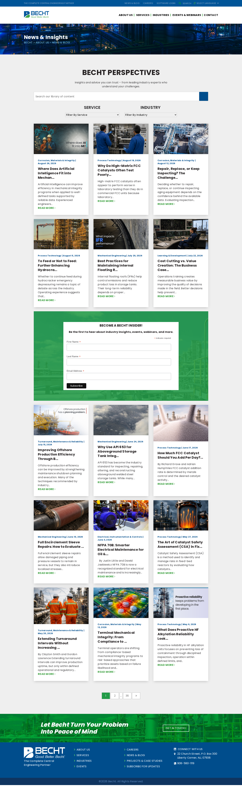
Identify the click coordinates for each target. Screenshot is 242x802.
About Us (126, 15)
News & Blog (132, 3)
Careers (148, 3)
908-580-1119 (185, 763)
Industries (161, 15)
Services (142, 15)
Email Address (75, 370)
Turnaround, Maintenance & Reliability (60, 441)
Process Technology (109, 160)
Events (82, 766)
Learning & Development (172, 255)
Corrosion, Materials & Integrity (56, 160)
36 (127, 696)
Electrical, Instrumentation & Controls (120, 536)
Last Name (74, 356)
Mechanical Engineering (112, 255)
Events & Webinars (187, 15)
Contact (211, 15)
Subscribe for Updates (143, 766)
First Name (74, 341)
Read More (46, 208)
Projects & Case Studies (144, 761)
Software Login (166, 3)
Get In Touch (175, 728)
